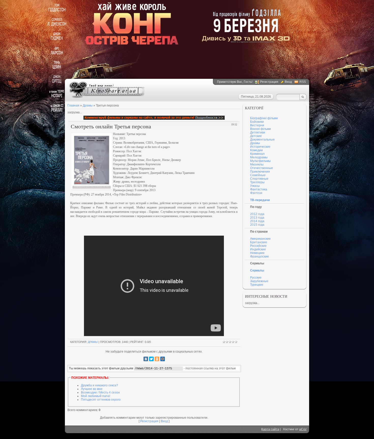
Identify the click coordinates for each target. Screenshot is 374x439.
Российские (258, 246)
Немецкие (257, 253)
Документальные (262, 139)
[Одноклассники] (157, 359)
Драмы (93, 341)
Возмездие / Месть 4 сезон (100, 392)
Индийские (258, 249)
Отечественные (261, 168)
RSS (302, 82)
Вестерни (257, 125)
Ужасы (255, 186)
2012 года (257, 214)
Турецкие (256, 284)
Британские (258, 242)
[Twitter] (151, 359)
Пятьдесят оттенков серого (101, 399)
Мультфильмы (260, 161)
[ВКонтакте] (145, 359)
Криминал (257, 154)
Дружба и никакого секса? (99, 385)
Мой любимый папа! (95, 396)
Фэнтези (256, 193)
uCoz (303, 429)
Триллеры (257, 182)
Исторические (260, 146)
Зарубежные (259, 281)
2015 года (257, 224)
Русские (256, 277)
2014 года (257, 221)
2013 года (257, 217)
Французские (259, 256)
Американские (260, 238)
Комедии (256, 150)
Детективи (257, 132)
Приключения (260, 171)
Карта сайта (270, 429)
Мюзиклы (257, 164)
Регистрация (269, 82)
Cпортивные (259, 178)
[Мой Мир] (162, 359)
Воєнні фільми (260, 129)
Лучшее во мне (92, 389)
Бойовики (257, 122)
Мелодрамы (259, 157)
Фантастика (258, 189)
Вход (288, 82)
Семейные (258, 175)
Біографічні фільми (264, 118)
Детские (256, 136)
